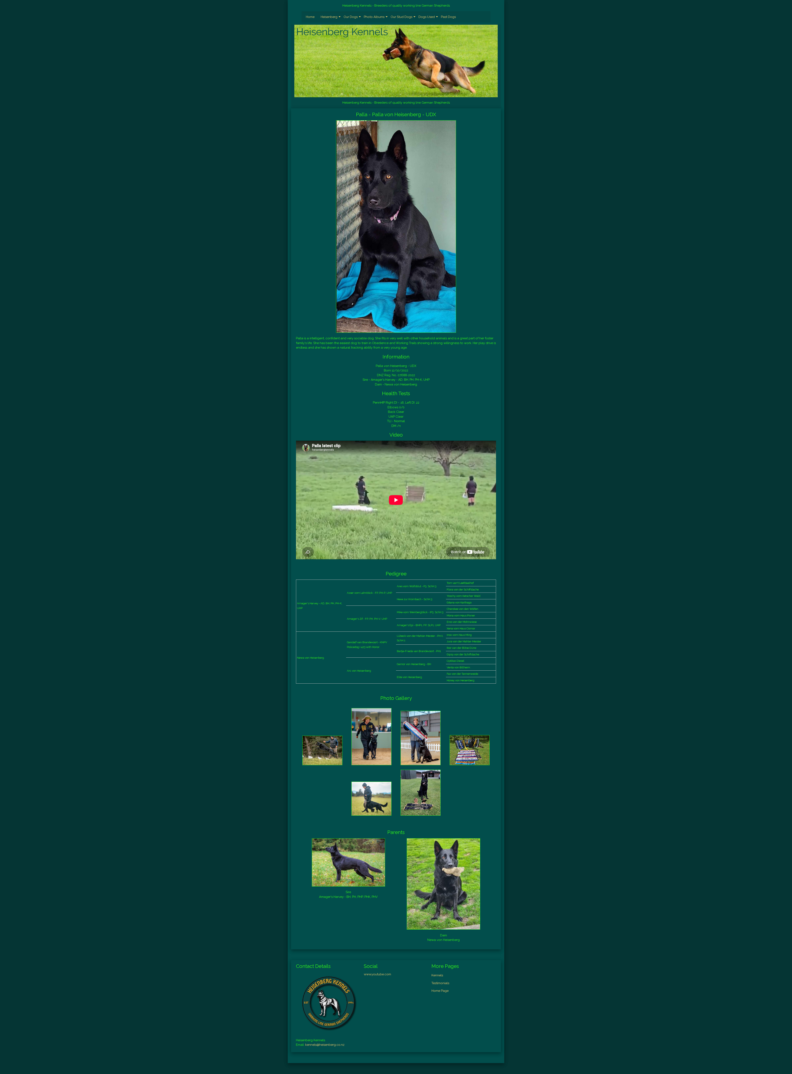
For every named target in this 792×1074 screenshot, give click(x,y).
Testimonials (440, 983)
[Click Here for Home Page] (396, 61)
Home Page (440, 991)
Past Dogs (448, 17)
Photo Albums (374, 17)
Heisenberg (329, 17)
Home (310, 17)
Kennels (437, 975)
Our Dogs (351, 17)
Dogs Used (426, 17)
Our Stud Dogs (401, 17)
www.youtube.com (377, 974)
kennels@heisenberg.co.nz (324, 1045)
